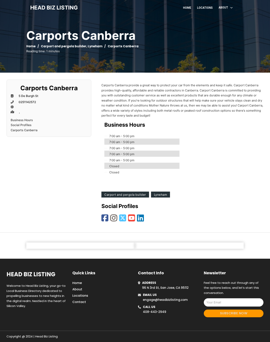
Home (187, 7)
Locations (205, 7)
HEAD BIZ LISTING (54, 7)
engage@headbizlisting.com (165, 300)
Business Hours (22, 120)
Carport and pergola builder (63, 46)
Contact (79, 302)
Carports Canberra (24, 130)
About (77, 289)
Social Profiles (21, 125)
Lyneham (95, 46)
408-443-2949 (154, 312)
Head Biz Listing (31, 274)
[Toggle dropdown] (231, 7)
